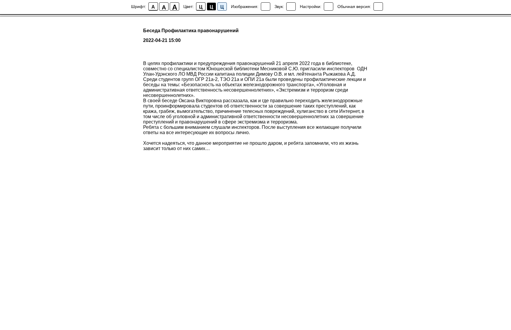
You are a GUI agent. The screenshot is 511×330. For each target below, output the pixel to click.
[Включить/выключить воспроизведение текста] (291, 6)
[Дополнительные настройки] (328, 6)
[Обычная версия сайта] (378, 6)
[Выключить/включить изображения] (265, 6)
